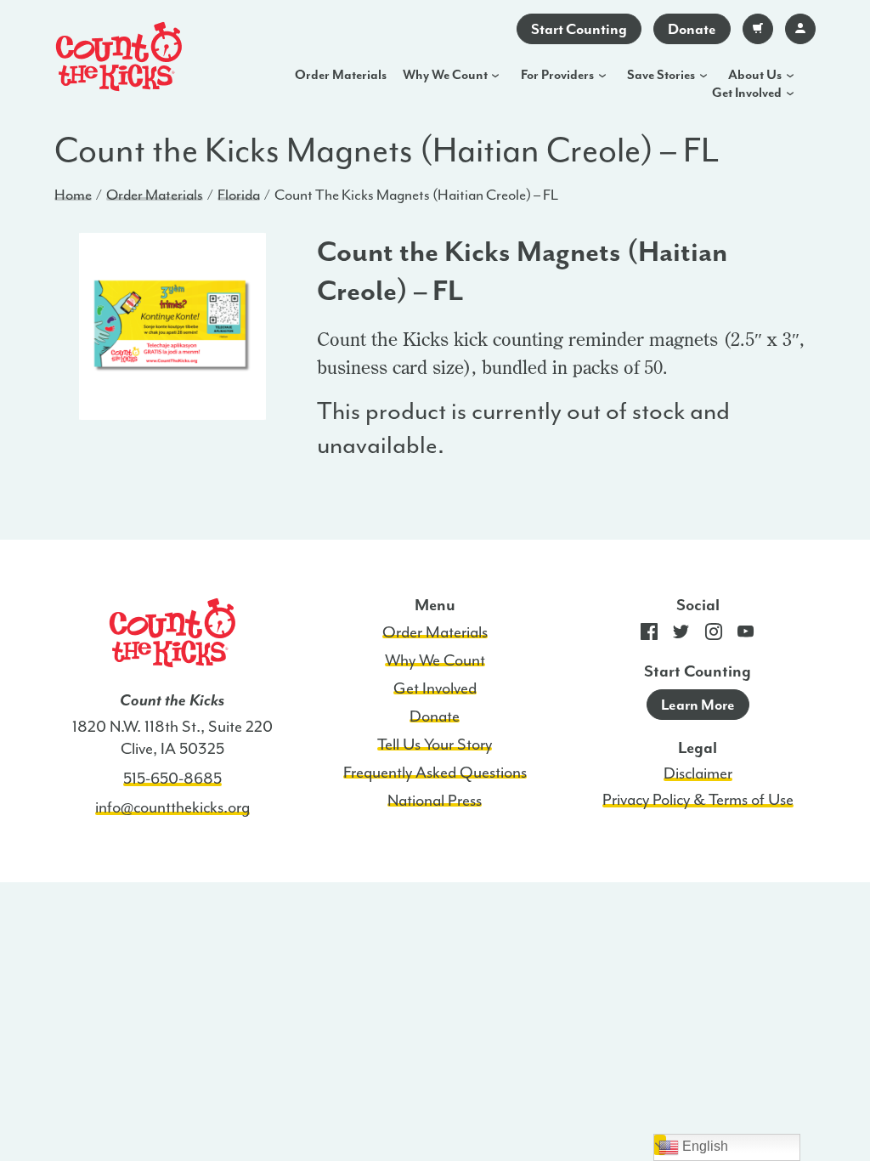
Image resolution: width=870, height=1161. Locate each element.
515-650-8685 (172, 778)
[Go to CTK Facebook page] (649, 635)
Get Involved (747, 92)
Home (73, 194)
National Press (434, 800)
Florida (239, 194)
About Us (755, 74)
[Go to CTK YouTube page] (745, 635)
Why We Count (445, 74)
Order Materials (341, 74)
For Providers (557, 74)
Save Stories (661, 74)
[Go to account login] (800, 29)
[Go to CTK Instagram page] (713, 635)
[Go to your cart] (758, 29)
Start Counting (579, 29)
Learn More (698, 704)
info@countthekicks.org (172, 807)
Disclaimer (698, 773)
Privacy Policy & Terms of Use (698, 800)
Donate (692, 29)
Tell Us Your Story (434, 744)
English (703, 1146)
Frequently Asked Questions (435, 772)
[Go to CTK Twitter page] (681, 635)
